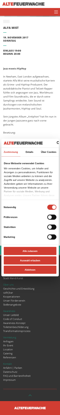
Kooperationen (11, 296)
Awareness (9, 311)
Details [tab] (29, 152)
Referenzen (9, 357)
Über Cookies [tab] (48, 152)
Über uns (8, 284)
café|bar (8, 292)
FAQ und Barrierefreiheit (17, 375)
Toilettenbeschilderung (16, 327)
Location (8, 349)
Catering (7, 353)
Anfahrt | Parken (12, 367)
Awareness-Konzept (14, 323)
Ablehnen (30, 269)
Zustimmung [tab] (11, 152)
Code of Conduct (12, 319)
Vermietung (9, 337)
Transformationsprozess (17, 331)
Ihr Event (8, 345)
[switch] (51, 217)
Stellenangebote (12, 304)
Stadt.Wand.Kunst (13, 278)
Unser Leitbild (11, 315)
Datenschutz (10, 371)
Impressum (9, 379)
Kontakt (7, 363)
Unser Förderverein (14, 300)
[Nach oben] (30, 396)
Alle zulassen (30, 251)
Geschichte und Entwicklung (19, 288)
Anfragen (8, 341)
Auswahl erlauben (30, 260)
